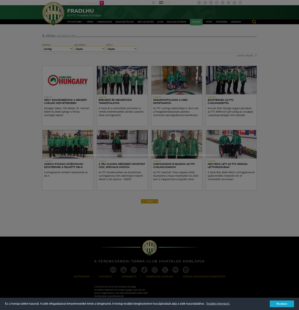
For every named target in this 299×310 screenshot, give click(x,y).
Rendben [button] (282, 303)
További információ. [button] (218, 303)
